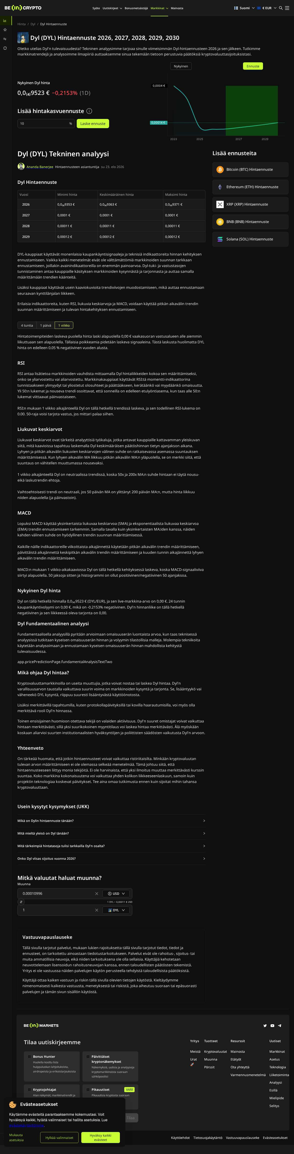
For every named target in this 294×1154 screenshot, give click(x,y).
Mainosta (177, 8)
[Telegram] (279, 1026)
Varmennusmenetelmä (248, 1075)
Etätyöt (236, 1059)
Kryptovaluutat (215, 1051)
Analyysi (275, 1082)
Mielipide (276, 1098)
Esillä (273, 1090)
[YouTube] (272, 1026)
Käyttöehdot (180, 1137)
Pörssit (209, 1067)
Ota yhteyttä (240, 1067)
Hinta (21, 24)
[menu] (6, 34)
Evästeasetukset (275, 1137)
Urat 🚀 (193, 1061)
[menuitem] (6, 20)
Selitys (274, 1106)
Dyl (33, 24)
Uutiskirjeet (110, 8)
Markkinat (157, 8)
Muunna (210, 1059)
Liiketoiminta (279, 1075)
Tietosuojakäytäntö (207, 1137)
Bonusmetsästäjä (136, 8)
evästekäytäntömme (26, 1125)
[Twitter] (265, 1026)
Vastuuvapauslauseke (242, 1137)
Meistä (195, 1051)
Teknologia (277, 1067)
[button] (111, 821)
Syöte (96, 8)
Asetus (274, 1059)
